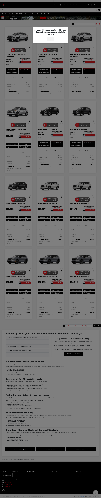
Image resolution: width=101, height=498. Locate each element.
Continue (50, 38)
